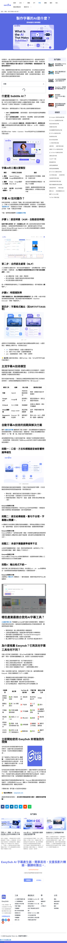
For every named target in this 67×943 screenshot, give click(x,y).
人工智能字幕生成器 (54, 143)
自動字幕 (51, 146)
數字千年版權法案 (5, 940)
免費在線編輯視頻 (53, 165)
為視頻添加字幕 (53, 136)
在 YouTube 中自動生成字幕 (56, 152)
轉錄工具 (51, 191)
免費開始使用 (6, 916)
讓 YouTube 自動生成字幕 (55, 171)
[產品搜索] (3, 922)
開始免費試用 (17, 7)
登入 (57, 3)
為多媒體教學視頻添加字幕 (55, 130)
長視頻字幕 (61, 175)
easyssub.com (18, 793)
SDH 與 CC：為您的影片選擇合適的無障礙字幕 (33, 833)
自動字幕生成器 (59, 146)
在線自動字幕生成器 (54, 178)
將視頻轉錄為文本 (60, 191)
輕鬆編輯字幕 (52, 162)
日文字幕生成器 (53, 175)
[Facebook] (3, 920)
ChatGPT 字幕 (52, 159)
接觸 (45, 3)
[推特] (6, 920)
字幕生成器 (60, 187)
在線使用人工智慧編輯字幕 (55, 832)
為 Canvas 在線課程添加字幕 (56, 120)
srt (7, 350)
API (34, 3)
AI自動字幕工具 (6, 622)
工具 (20, 3)
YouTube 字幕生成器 (54, 197)
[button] (43, 84)
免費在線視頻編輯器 (54, 168)
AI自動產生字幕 (21, 213)
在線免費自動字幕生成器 (55, 181)
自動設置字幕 (52, 187)
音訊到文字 (5, 206)
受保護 (2, 942)
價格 (28, 3)
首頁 (14, 3)
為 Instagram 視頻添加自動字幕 (56, 117)
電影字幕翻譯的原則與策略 (55, 184)
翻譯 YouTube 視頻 (53, 194)
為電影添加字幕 (53, 126)
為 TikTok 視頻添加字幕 (55, 133)
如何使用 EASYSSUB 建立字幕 (60, 96)
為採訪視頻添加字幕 (54, 123)
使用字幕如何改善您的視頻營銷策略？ (60, 105)
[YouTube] (8, 920)
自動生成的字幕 (53, 155)
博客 (39, 3)
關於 (51, 3)
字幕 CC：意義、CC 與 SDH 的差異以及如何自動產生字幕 (10, 833)
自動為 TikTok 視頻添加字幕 (56, 149)
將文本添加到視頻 (53, 139)
